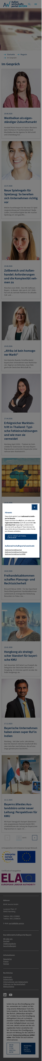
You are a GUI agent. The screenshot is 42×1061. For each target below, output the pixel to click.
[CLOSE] (34, 507)
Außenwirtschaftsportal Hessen (16, 552)
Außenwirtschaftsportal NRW (15, 554)
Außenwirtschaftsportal (13, 550)
